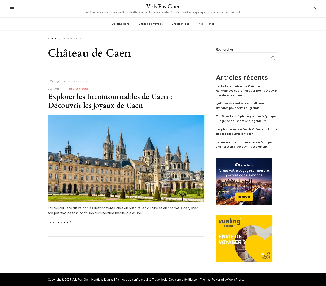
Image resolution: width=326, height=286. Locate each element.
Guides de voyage (151, 23)
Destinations (120, 23)
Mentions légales (102, 279)
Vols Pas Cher (163, 6)
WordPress (235, 279)
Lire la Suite (58, 222)
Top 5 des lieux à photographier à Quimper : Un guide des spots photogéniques (246, 119)
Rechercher (224, 49)
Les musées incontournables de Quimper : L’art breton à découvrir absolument (245, 144)
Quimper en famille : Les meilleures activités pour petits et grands (240, 106)
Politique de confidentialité (133, 279)
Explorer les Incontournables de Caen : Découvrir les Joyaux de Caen (110, 101)
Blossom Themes (199, 279)
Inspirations (180, 23)
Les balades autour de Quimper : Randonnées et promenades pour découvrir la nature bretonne (246, 90)
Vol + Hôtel (206, 23)
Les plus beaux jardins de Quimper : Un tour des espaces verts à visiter (246, 132)
